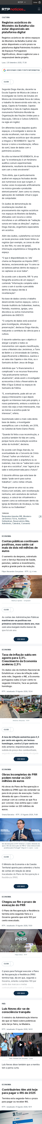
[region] (21, 562)
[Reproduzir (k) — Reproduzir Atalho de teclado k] (4, 1121)
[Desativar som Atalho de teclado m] (9, 1121)
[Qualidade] (32, 1121)
